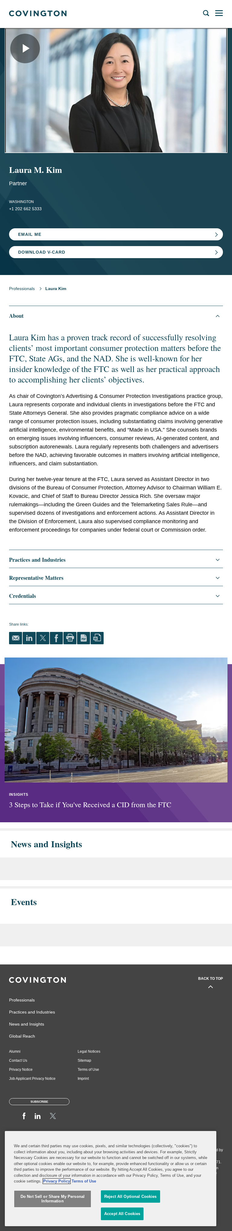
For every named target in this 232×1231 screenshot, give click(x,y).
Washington (21, 202)
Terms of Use (88, 1069)
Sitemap (84, 1060)
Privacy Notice (21, 1069)
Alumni (15, 1051)
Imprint (83, 1078)
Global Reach (22, 1036)
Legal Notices (89, 1051)
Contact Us (18, 1060)
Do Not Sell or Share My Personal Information (53, 1199)
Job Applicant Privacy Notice (32, 1078)
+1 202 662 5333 (25, 208)
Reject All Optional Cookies (130, 1196)
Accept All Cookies (122, 1213)
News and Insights (26, 1024)
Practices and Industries (32, 1012)
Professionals (22, 288)
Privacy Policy (56, 1181)
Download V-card (41, 252)
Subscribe (39, 1101)
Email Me (29, 234)
